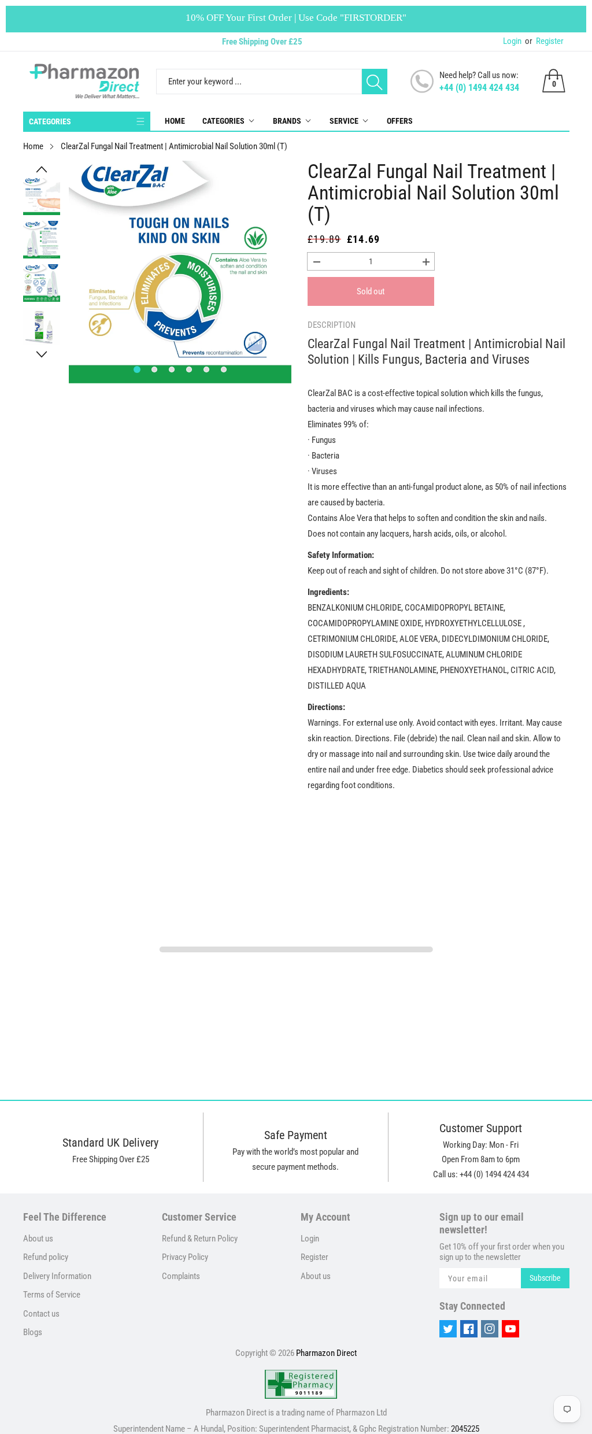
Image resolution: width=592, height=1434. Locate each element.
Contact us (41, 1314)
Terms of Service (51, 1294)
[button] (42, 169)
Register (544, 41)
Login (512, 41)
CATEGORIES (50, 121)
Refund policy (45, 1257)
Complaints (181, 1276)
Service (344, 120)
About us (38, 1238)
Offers (400, 120)
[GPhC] (301, 1384)
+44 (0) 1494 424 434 (479, 87)
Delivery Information (57, 1276)
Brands (287, 120)
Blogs (32, 1332)
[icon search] (374, 81)
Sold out (370, 291)
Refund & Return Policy (200, 1238)
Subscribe (545, 1278)
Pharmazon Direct (326, 1353)
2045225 (465, 1429)
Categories (223, 120)
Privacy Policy (185, 1257)
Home (175, 120)
